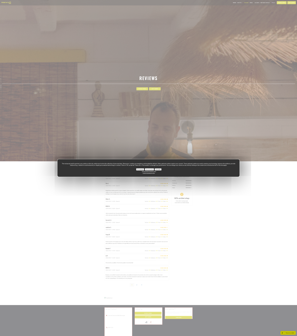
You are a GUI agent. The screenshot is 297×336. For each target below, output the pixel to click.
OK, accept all (140, 169)
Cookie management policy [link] (149, 173)
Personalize (158, 169)
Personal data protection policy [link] (149, 171)
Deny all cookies (149, 169)
